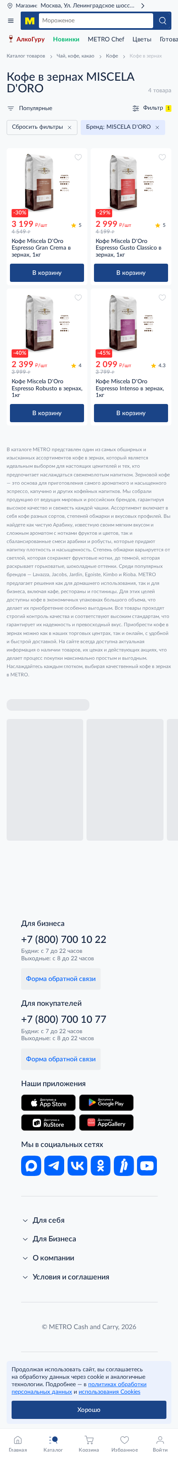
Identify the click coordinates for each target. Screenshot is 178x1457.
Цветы (142, 39)
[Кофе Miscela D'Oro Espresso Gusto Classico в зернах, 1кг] (131, 182)
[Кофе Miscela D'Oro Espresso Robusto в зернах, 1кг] (47, 323)
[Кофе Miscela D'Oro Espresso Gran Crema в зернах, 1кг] (47, 182)
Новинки (66, 39)
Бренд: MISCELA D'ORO (118, 127)
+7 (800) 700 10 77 (63, 1020)
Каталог (11, 21)
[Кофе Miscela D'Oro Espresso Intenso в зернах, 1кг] (131, 323)
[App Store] (48, 1102)
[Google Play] (106, 1102)
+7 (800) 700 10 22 (63, 940)
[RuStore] (48, 1122)
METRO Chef (106, 39)
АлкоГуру (31, 39)
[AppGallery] (106, 1122)
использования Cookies (109, 1392)
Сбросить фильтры (37, 127)
